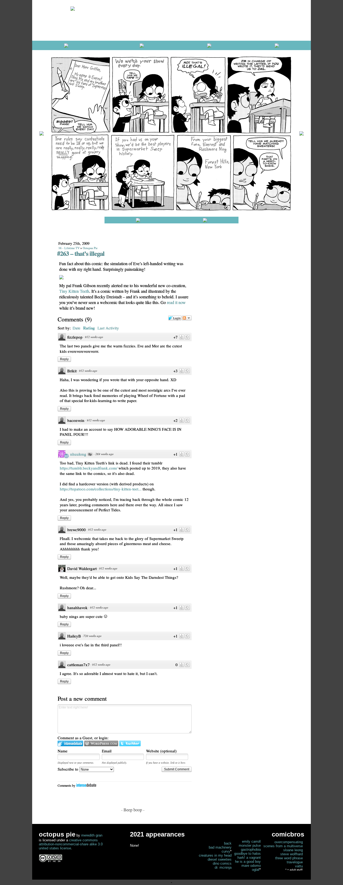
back (228, 843)
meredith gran (91, 835)
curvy (226, 851)
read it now (176, 302)
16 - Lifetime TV (69, 248)
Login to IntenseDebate (70, 743)
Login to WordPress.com (101, 743)
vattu (299, 866)
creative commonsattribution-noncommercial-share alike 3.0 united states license (71, 844)
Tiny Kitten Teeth (74, 291)
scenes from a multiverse (283, 846)
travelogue (295, 862)
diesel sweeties (220, 859)
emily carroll (251, 841)
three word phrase (289, 858)
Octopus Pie (90, 248)
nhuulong (78, 454)
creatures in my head (215, 855)
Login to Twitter (130, 743)
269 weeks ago (104, 454)
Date (76, 328)
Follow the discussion (187, 318)
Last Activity (108, 328)
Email (106, 750)
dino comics (222, 863)
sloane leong (293, 850)
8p (90, 454)
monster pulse (250, 845)
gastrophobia (251, 850)
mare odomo (251, 866)
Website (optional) (161, 750)
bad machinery (220, 847)
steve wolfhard (291, 854)
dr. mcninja (223, 867)
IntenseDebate (86, 785)
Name (63, 750)
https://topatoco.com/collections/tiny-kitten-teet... (100, 489)
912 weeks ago (94, 337)
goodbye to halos (247, 854)
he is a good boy (248, 862)
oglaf (255, 870)
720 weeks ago (92, 636)
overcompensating (288, 842)
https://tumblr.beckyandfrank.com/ (88, 468)
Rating (89, 328)
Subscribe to (68, 769)
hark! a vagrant (249, 858)
